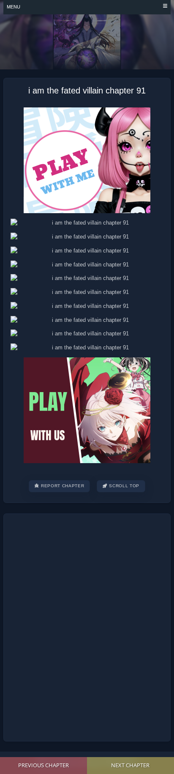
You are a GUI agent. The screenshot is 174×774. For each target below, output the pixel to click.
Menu (13, 6)
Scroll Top (124, 485)
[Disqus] (87, 626)
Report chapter (62, 485)
